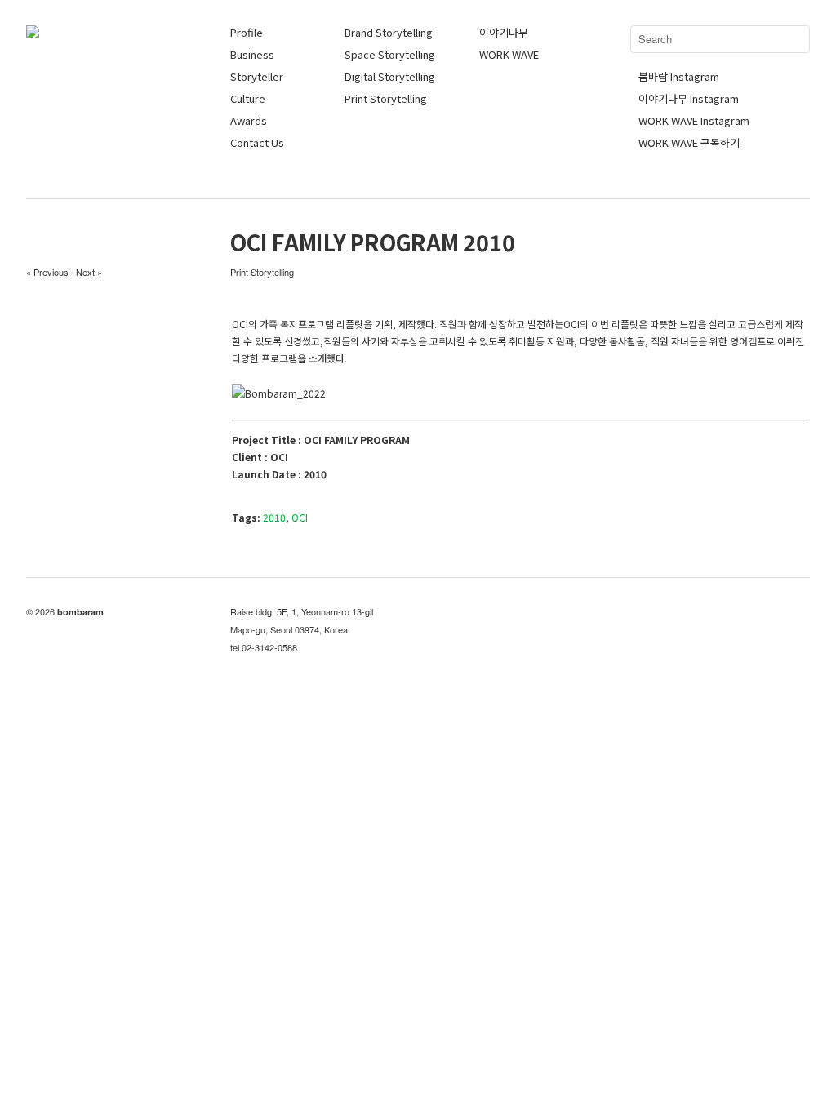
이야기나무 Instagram (688, 98)
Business (252, 54)
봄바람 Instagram (678, 76)
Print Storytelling (386, 98)
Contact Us (257, 142)
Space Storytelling (390, 54)
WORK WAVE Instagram (693, 120)
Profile (246, 32)
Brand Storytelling (389, 32)
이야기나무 (503, 32)
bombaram (80, 612)
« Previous (47, 271)
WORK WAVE (509, 54)
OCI (299, 517)
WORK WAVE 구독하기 (689, 142)
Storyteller (256, 76)
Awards (248, 120)
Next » (89, 271)
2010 (274, 517)
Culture (247, 98)
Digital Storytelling (390, 76)
